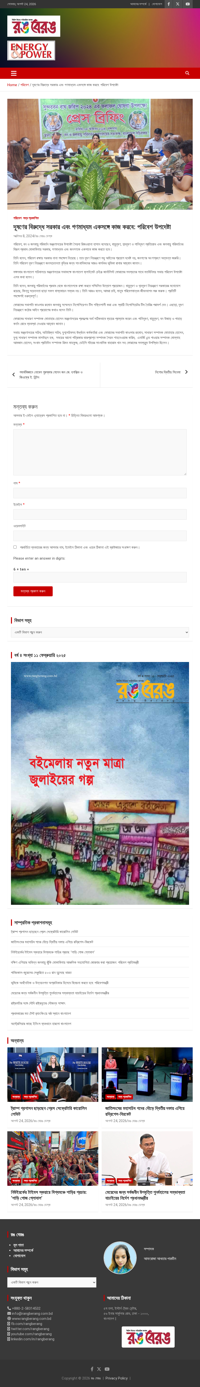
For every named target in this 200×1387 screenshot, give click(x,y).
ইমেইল (19, 504)
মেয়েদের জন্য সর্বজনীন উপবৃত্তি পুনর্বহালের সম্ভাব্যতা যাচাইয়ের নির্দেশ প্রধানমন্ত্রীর (60, 993)
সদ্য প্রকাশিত (31, 218)
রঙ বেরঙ (96, 1378)
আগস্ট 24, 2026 (21, 1121)
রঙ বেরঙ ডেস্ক (43, 236)
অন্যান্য (17, 1040)
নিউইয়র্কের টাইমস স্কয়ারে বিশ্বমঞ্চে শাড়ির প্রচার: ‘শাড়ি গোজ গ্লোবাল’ (53, 952)
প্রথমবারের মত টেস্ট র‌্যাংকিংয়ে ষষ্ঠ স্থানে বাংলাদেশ (41, 1013)
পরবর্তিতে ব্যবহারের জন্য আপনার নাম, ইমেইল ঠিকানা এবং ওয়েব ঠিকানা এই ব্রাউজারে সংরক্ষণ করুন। (80, 547)
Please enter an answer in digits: (39, 558)
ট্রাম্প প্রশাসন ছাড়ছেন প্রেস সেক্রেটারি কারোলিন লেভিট (44, 932)
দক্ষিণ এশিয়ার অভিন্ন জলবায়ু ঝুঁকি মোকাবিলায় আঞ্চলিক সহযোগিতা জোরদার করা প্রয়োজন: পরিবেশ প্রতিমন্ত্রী (75, 962)
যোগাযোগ (157, 4)
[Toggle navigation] (13, 73)
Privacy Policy (117, 1378)
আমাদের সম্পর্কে (138, 4)
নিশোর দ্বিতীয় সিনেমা (167, 372)
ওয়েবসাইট (19, 526)
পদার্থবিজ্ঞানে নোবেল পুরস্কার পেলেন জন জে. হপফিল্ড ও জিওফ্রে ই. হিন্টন (51, 375)
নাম (16, 483)
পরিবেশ (17, 218)
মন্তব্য (19, 424)
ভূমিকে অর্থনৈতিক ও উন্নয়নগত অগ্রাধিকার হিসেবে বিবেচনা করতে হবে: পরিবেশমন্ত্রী (60, 983)
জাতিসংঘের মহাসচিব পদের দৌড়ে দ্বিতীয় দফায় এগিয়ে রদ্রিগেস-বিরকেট (52, 942)
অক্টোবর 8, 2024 (23, 236)
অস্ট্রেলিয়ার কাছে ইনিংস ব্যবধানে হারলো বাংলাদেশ (41, 1024)
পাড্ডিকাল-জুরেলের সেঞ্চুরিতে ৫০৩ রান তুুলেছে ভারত (41, 972)
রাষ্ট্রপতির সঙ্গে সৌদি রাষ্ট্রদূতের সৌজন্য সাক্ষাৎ (38, 1003)
